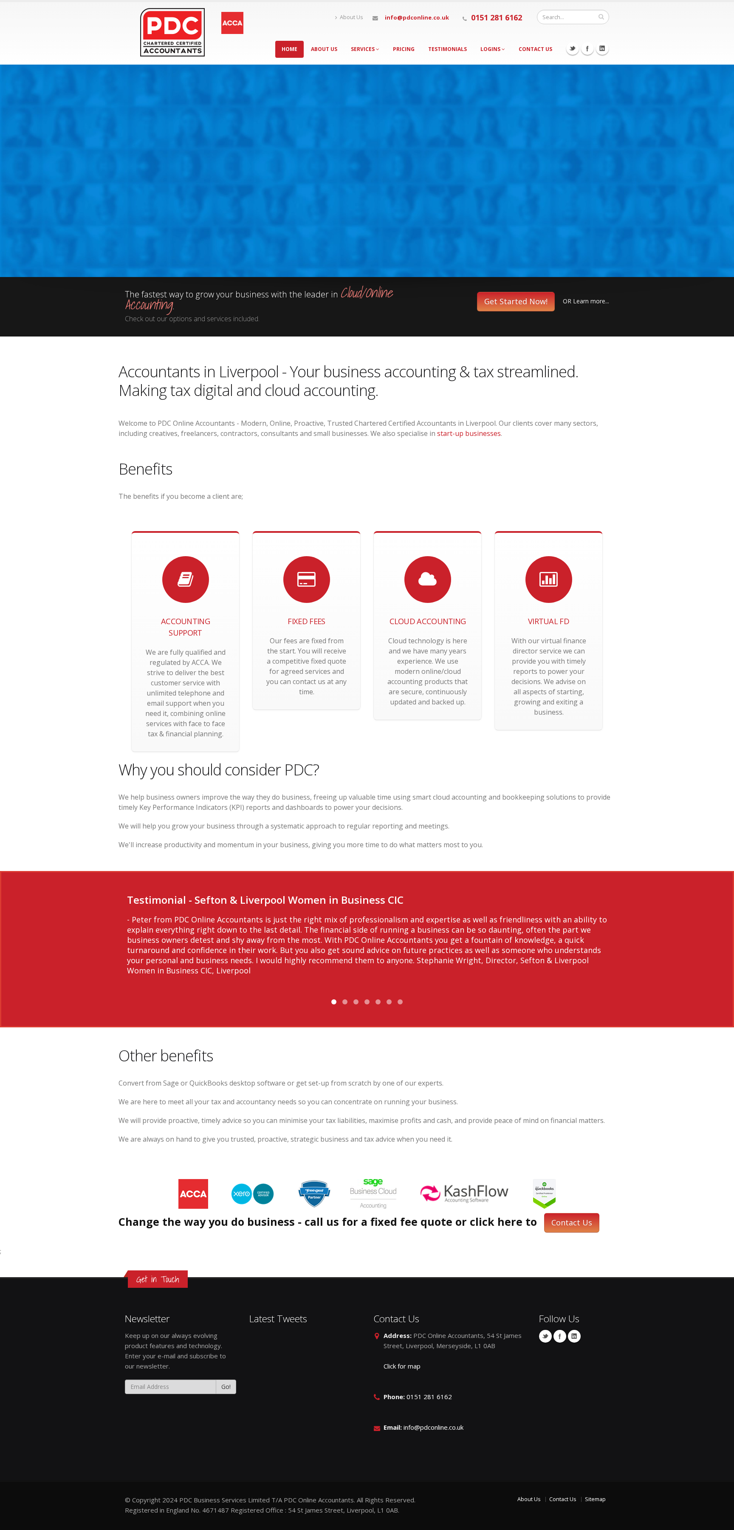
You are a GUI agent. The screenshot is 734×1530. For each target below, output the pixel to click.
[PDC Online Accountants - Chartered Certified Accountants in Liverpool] (173, 31)
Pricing (404, 49)
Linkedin (602, 48)
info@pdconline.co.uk (417, 17)
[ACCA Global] (194, 1193)
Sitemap (595, 1499)
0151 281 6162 (496, 17)
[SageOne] (374, 1193)
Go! (226, 1387)
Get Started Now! (516, 301)
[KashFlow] (466, 1193)
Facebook (587, 48)
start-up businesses (469, 433)
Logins (491, 49)
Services (363, 49)
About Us (351, 17)
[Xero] (253, 1193)
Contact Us (535, 49)
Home (289, 49)
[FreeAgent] (315, 1193)
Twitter (572, 48)
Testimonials (447, 49)
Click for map (402, 1366)
